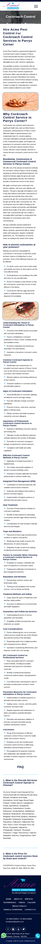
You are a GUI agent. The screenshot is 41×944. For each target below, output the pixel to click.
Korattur (27, 808)
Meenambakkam (28, 814)
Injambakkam (14, 806)
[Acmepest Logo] (17, 6)
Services (29, 899)
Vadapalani (7, 835)
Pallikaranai (26, 822)
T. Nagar (14, 833)
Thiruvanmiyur (23, 833)
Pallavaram (17, 822)
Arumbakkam (8, 800)
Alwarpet (6, 797)
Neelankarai (16, 819)
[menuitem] (35, 6)
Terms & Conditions (12, 909)
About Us (18, 899)
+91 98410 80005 (12, 919)
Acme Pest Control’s (16, 71)
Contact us (7, 85)
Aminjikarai (14, 797)
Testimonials (9, 902)
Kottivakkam (7, 808)
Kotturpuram (7, 811)
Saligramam (22, 827)
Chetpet (13, 803)
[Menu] (35, 6)
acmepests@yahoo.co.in (15, 922)
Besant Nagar (28, 800)
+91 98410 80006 (25, 919)
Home (8, 899)
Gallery (32, 902)
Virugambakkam (25, 835)
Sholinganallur (8, 830)
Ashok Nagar (18, 800)
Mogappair (6, 816)
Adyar (35, 795)
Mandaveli (6, 814)
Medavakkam (16, 814)
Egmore (20, 803)
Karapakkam (24, 806)
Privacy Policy (19, 906)
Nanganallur (7, 819)
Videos (22, 902)
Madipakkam (30, 811)
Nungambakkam (28, 819)
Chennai (6, 795)
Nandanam (32, 816)
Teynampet (26, 830)
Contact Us (30, 909)
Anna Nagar (23, 797)
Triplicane (32, 833)
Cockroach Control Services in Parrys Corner (20, 24)
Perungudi (22, 825)
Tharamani (7, 833)
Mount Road (15, 816)
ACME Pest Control (18, 941)
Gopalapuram (28, 803)
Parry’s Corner (13, 825)
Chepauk (6, 803)
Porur (29, 825)
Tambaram (17, 830)
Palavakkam (7, 822)
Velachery (15, 835)
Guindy (5, 806)
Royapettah (13, 827)
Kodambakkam (18, 808)
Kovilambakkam (18, 811)
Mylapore (24, 816)
